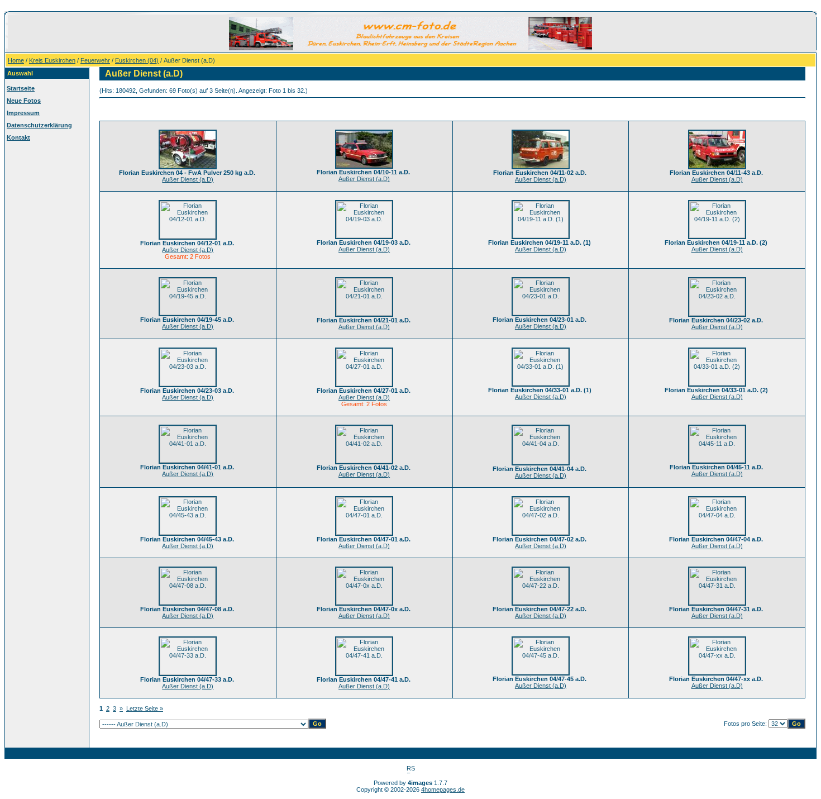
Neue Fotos (24, 100)
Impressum (23, 113)
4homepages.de (443, 789)
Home (16, 60)
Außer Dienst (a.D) (187, 179)
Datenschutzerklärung (39, 125)
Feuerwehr (95, 60)
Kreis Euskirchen (52, 60)
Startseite (21, 88)
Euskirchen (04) (137, 60)
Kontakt (18, 137)
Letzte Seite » (144, 708)
